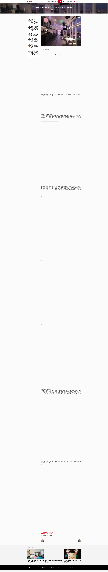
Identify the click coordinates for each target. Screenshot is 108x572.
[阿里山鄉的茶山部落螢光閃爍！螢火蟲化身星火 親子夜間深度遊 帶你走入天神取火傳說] (29, 27)
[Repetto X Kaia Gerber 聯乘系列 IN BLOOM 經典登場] (29, 34)
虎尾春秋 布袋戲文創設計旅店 (47, 533)
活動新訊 (67, 1)
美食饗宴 (64, 1)
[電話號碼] (79, 1)
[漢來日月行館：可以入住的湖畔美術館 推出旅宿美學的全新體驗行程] (29, 45)
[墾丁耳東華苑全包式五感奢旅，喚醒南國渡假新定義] (54, 554)
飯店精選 (60, 1)
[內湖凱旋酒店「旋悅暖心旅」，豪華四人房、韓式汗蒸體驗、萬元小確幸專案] (35, 554)
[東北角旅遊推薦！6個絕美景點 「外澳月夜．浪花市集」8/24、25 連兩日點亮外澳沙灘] (29, 20)
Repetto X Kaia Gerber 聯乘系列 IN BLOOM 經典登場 (34, 34)
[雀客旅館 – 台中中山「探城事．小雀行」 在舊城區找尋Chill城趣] (72, 554)
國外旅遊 (52, 1)
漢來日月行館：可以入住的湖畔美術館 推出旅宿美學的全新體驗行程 (34, 46)
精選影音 (71, 1)
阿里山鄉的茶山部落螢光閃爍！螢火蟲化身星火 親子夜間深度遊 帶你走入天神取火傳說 (34, 28)
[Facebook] (75, 1)
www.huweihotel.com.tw (48, 532)
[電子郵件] (77, 1)
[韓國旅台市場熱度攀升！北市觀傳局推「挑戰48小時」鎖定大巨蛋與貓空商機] (29, 39)
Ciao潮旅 (47, 535)
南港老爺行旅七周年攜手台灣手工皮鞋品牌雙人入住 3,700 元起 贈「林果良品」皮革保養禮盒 (34, 52)
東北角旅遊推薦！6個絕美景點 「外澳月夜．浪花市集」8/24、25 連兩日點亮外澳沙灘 (34, 21)
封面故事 (49, 1)
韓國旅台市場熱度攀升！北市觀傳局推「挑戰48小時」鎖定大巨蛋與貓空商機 (34, 40)
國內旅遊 (56, 1)
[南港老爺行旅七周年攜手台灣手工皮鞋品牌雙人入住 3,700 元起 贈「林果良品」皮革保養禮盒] (29, 51)
